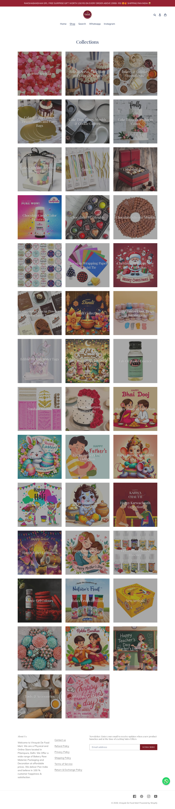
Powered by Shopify (148, 803)
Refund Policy (62, 746)
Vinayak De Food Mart (129, 803)
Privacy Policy (62, 751)
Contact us (60, 740)
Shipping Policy (63, 757)
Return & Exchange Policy (68, 769)
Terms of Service (64, 763)
